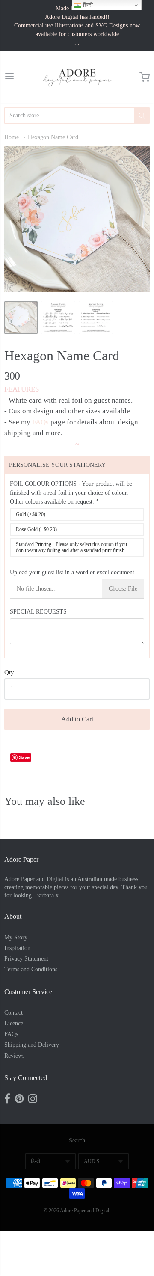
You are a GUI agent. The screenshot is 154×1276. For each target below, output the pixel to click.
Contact (13, 1012)
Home (11, 137)
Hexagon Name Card (53, 137)
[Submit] (142, 115)
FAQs (40, 422)
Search (77, 1140)
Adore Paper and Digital (84, 1211)
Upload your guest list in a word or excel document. (73, 572)
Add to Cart (77, 719)
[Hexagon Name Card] (58, 317)
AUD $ (91, 1161)
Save (24, 757)
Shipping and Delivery (31, 1045)
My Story (15, 937)
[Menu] (9, 77)
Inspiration (17, 948)
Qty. (9, 672)
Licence (13, 1023)
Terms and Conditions (30, 969)
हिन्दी (35, 1161)
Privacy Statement (26, 959)
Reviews (14, 1056)
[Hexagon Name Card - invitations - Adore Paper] (21, 317)
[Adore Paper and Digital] (77, 77)
